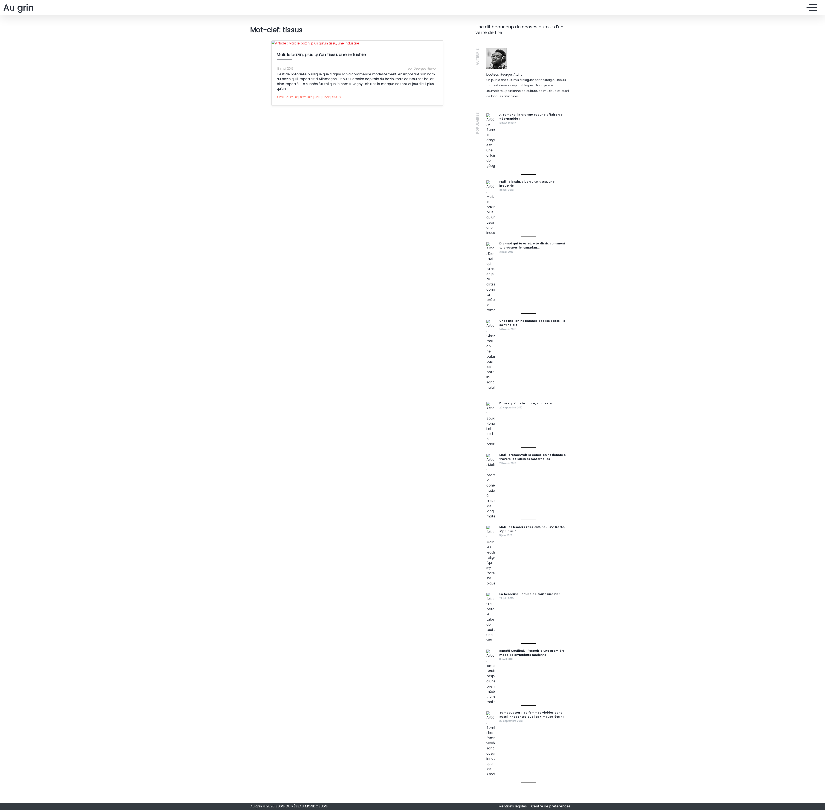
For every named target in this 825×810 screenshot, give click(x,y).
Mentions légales (513, 806)
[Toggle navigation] (811, 7)
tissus (335, 97)
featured (305, 97)
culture (291, 97)
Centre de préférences (550, 806)
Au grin (18, 7)
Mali (316, 97)
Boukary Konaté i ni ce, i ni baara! (526, 403)
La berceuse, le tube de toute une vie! (529, 594)
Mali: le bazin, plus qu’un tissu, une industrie (321, 55)
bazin (280, 97)
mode (325, 97)
